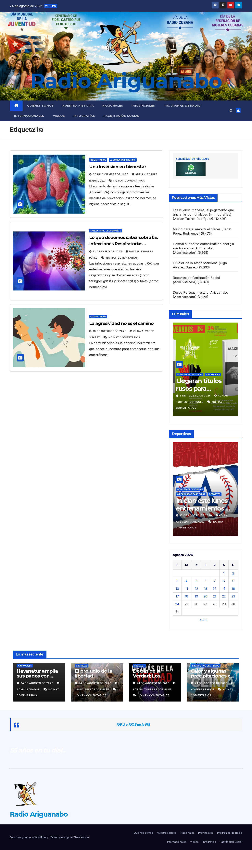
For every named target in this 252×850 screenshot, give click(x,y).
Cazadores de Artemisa (191, 494)
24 (177, 604)
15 (223, 589)
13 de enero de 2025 (108, 251)
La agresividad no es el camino (121, 323)
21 (214, 596)
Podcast (139, 666)
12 (196, 589)
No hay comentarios (129, 180)
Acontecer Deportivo (190, 489)
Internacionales (29, 116)
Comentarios (98, 160)
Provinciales (143, 105)
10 (177, 589)
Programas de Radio (182, 105)
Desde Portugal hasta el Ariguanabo (200, 292)
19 (196, 596)
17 (177, 596)
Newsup (64, 837)
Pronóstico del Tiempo (205, 666)
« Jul (203, 620)
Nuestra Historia (78, 105)
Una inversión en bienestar (117, 166)
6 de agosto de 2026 (196, 395)
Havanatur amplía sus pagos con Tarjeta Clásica (37, 676)
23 (233, 596)
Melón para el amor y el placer (196, 229)
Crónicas (81, 666)
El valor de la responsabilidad (195, 263)
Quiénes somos (40, 105)
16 (233, 589)
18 (186, 596)
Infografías (84, 116)
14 (214, 589)
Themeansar (81, 837)
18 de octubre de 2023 (110, 331)
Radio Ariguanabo (126, 81)
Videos (59, 116)
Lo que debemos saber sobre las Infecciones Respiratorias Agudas (123, 244)
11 (186, 589)
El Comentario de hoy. (122, 160)
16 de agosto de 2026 (196, 515)
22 (224, 596)
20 (205, 596)
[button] (231, 111)
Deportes (214, 494)
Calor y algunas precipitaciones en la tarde (212, 676)
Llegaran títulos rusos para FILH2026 (198, 388)
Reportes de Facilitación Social (196, 278)
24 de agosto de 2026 (37, 683)
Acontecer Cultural (189, 374)
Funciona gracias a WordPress (29, 837)
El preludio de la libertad (93, 673)
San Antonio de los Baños (105, 231)
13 (205, 589)
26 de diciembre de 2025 (111, 174)
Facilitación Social (121, 116)
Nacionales (112, 105)
